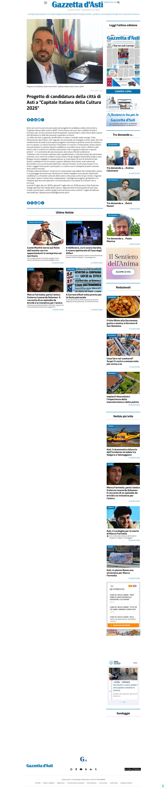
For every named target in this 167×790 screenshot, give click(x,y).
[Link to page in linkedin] (35, 119)
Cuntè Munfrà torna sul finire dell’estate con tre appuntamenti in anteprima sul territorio (44, 251)
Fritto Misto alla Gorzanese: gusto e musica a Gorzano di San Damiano (122, 323)
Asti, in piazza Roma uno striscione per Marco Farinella (120, 573)
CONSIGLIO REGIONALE (132, 14)
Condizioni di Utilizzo (126, 783)
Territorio (78, 14)
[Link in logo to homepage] (45, 765)
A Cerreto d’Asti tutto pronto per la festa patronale (84, 296)
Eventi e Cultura (48, 14)
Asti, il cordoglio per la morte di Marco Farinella (123, 532)
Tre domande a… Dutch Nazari (119, 204)
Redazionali (112, 14)
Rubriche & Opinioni (100, 14)
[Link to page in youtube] (81, 769)
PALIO (35, 14)
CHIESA (40, 14)
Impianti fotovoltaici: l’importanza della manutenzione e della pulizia (123, 399)
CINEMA (56, 14)
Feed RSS (38, 783)
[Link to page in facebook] (28, 119)
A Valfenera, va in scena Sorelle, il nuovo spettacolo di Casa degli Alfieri (84, 250)
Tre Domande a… (88, 14)
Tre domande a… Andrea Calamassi (120, 169)
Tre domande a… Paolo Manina (119, 239)
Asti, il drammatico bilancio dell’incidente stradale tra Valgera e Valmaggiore (122, 452)
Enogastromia (64, 14)
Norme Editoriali (92, 783)
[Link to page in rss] (86, 769)
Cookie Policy (114, 783)
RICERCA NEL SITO (110, 2)
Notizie (30, 14)
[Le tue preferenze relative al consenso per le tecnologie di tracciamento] (163, 786)
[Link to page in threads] (42, 119)
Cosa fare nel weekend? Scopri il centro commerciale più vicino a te (123, 361)
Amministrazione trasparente (76, 783)
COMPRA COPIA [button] (123, 91)
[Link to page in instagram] (71, 769)
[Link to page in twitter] (32, 119)
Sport (72, 14)
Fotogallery (121, 14)
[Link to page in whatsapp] (39, 119)
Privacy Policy (103, 783)
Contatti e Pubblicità (49, 783)
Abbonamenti (61, 783)
